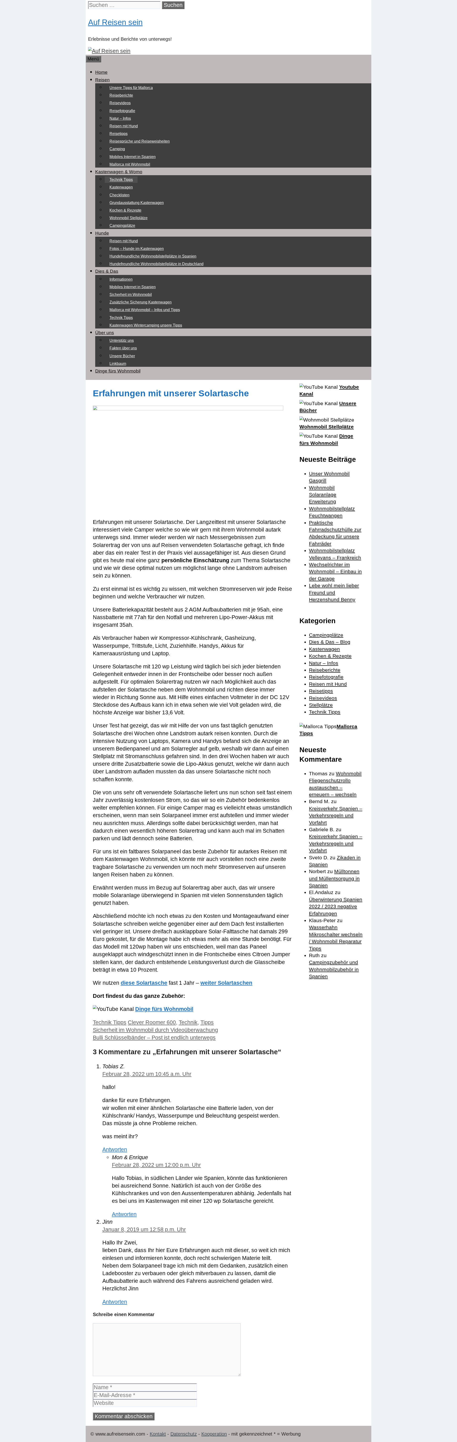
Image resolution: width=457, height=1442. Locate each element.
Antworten (114, 1149)
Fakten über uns (123, 348)
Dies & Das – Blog (329, 642)
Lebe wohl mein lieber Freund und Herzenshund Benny (334, 592)
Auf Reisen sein (115, 22)
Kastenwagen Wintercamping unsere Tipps (145, 325)
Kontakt (158, 1434)
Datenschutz (183, 1434)
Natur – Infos (120, 118)
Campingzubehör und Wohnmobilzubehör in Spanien (334, 969)
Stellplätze (321, 705)
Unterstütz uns (121, 340)
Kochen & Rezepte (125, 210)
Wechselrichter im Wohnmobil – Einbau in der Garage (335, 571)
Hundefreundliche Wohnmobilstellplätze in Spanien (152, 256)
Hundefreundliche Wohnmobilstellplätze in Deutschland (156, 264)
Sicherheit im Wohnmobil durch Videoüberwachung (155, 1030)
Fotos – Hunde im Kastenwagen (136, 249)
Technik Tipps (121, 180)
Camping (117, 149)
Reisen (102, 79)
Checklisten (119, 195)
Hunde (102, 233)
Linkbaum (117, 364)
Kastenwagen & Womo (118, 171)
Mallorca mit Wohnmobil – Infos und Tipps (144, 310)
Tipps (207, 1022)
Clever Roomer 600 (152, 1022)
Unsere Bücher (122, 356)
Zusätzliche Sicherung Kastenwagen (140, 302)
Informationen (121, 279)
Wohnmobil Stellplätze (128, 218)
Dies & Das (106, 271)
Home (101, 72)
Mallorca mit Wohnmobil (129, 164)
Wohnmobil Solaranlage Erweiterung (322, 494)
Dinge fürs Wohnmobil (117, 370)
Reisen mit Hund (123, 126)
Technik (188, 1022)
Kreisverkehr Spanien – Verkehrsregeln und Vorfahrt (335, 815)
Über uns (104, 332)
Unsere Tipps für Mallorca (131, 88)
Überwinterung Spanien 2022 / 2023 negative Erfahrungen (335, 906)
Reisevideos (120, 103)
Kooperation (214, 1434)
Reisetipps (118, 134)
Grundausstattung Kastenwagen (136, 203)
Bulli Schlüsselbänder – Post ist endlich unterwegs (154, 1037)
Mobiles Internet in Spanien (132, 157)
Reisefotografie (122, 111)
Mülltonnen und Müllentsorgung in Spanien (334, 878)
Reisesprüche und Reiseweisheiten (139, 141)
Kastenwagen (121, 187)
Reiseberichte (121, 95)
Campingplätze (122, 226)
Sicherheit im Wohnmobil (130, 295)
